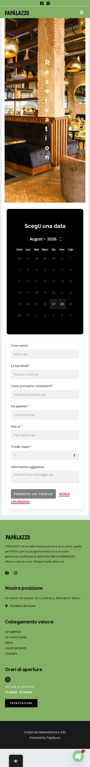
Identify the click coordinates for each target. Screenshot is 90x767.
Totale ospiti (21, 446)
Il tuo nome (20, 345)
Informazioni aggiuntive (27, 467)
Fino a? (17, 426)
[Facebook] (42, 3)
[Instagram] (48, 3)
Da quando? (20, 406)
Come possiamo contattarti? (32, 386)
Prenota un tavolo (33, 494)
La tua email (20, 365)
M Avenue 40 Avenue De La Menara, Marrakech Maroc (43, 598)
